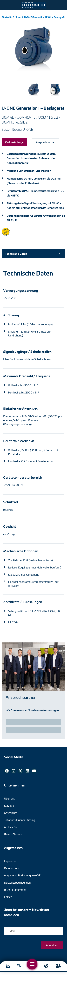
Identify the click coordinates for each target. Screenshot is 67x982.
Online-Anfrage (14, 142)
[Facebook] (6, 771)
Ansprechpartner (45, 142)
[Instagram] (13, 771)
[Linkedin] (27, 771)
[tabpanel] (33, 450)
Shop (18, 17)
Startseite (7, 17)
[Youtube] (34, 771)
